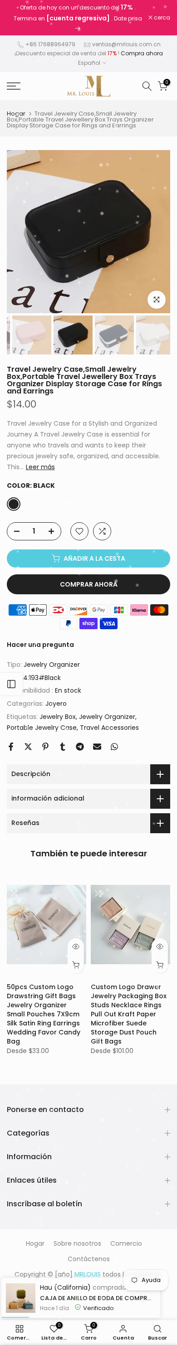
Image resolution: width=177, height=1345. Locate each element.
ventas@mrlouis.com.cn (126, 44)
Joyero (56, 703)
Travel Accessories (109, 727)
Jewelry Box (57, 716)
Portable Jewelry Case (42, 727)
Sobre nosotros (77, 1243)
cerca (161, 17)
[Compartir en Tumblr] (63, 747)
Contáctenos (89, 1258)
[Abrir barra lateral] (11, 684)
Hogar (16, 114)
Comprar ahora (89, 584)
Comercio (126, 1243)
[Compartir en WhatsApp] (114, 747)
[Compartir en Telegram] (80, 747)
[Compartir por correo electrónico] (97, 747)
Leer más (40, 467)
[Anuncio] (77, 17)
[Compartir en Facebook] (11, 747)
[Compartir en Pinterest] (45, 747)
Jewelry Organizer (52, 664)
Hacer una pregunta (40, 644)
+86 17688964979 (50, 44)
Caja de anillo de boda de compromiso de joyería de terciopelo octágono (98, 1298)
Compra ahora (142, 53)
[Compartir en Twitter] (28, 747)
